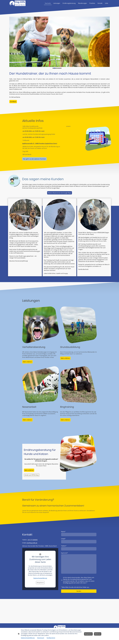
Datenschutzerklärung (40, 578)
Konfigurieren (51, 638)
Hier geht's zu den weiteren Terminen (34, 159)
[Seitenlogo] (17, 3)
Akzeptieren (40, 582)
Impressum (40, 638)
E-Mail (63, 539)
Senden (78, 591)
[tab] (53, 68)
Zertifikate (13, 101)
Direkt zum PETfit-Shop (32, 475)
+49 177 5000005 (32, 540)
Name (63, 531)
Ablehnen (98, 634)
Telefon (63, 546)
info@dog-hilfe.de (32, 543)
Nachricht (64, 553)
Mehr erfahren (27, 362)
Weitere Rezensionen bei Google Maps (59, 193)
